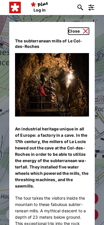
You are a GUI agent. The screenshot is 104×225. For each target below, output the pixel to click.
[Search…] (80, 7)
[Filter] (91, 7)
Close (74, 31)
